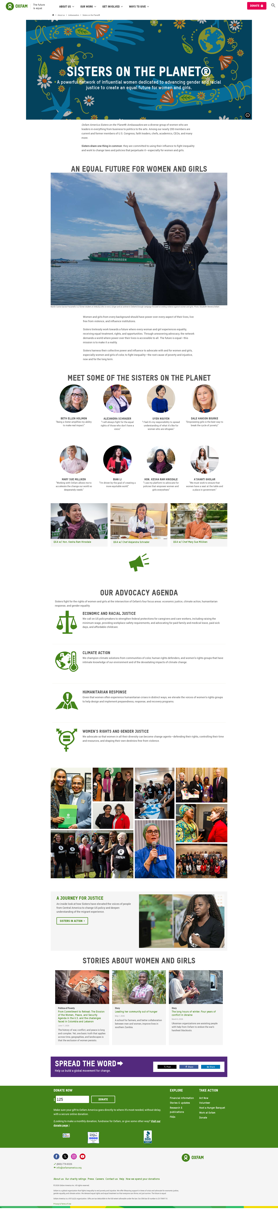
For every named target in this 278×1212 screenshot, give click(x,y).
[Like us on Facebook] (56, 1156)
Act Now (203, 1097)
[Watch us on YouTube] (82, 1156)
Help (121, 1178)
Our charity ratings (75, 1178)
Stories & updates (180, 1102)
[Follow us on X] (65, 1156)
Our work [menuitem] (86, 6)
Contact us (112, 1178)
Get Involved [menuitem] (111, 6)
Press (91, 1178)
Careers (100, 1178)
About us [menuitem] (65, 6)
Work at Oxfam (207, 1112)
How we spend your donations (143, 1178)
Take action (208, 1090)
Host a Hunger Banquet (212, 1107)
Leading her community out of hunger (136, 1011)
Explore (176, 1090)
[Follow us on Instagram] (74, 1156)
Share (190, 1066)
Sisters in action (71, 921)
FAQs (172, 1116)
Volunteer (204, 1102)
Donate (254, 5)
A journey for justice (79, 898)
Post (169, 1066)
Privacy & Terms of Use (62, 1204)
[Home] (54, 15)
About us (59, 1178)
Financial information (182, 1097)
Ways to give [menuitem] (137, 6)
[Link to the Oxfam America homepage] (15, 6)
